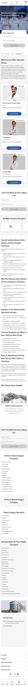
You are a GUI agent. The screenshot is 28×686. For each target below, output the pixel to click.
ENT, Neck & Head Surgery (7, 570)
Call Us (25, 684)
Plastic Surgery (5, 566)
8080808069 (9, 626)
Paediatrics (4, 584)
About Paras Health (5, 666)
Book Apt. (12, 684)
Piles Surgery (4, 466)
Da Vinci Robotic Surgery (7, 489)
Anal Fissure (4, 475)
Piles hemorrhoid (5, 515)
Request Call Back (14, 45)
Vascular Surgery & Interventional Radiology (11, 593)
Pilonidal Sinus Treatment (7, 491)
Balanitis (4, 522)
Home (2, 54)
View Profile (18, 107)
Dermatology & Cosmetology (8, 568)
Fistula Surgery (5, 471)
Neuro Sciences (5, 552)
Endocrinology (5, 586)
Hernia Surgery (5, 464)
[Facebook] (10, 674)
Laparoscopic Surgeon (6, 527)
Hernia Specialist (5, 533)
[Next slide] (26, 405)
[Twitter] (12, 674)
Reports (17, 4)
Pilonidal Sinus (5, 524)
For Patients (4, 655)
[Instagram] (15, 674)
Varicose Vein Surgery (6, 477)
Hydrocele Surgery (6, 468)
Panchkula (7, 54)
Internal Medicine (5, 573)
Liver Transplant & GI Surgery (8, 591)
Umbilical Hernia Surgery (7, 486)
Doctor (12, 54)
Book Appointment (14, 114)
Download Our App (5, 670)
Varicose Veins (5, 529)
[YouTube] (18, 674)
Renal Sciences (5, 562)
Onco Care (4, 550)
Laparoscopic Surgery (6, 462)
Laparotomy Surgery (6, 480)
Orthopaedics (5, 557)
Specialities (3, 659)
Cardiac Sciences (5, 548)
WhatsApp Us (19, 684)
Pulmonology (5, 582)
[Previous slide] (1, 405)
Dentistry (4, 575)
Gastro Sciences (5, 555)
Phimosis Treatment (6, 484)
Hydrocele (4, 518)
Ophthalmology (5, 589)
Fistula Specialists (5, 520)
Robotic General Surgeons (7, 531)
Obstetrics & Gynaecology (7, 559)
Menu (3, 684)
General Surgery (5, 564)
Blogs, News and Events (6, 662)
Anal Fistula (4, 473)
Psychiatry (4, 577)
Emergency (11, 4)
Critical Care (4, 579)
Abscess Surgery (5, 482)
